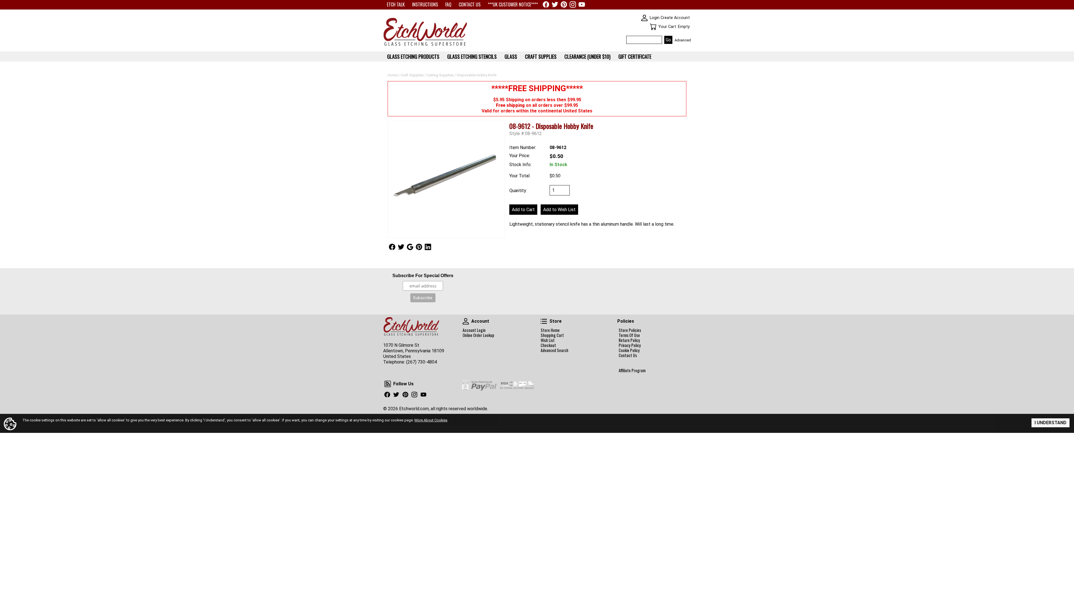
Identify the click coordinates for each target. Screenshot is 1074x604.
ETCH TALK (396, 4)
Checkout (548, 345)
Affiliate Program (632, 370)
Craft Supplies (412, 75)
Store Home (550, 330)
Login (655, 17)
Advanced (683, 40)
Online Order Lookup (478, 335)
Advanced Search (554, 350)
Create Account (675, 17)
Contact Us (628, 355)
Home (392, 75)
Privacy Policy (630, 345)
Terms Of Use (629, 335)
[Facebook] (545, 4)
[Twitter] (554, 4)
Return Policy (629, 340)
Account (465, 321)
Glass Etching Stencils (472, 56)
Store (543, 321)
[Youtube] (581, 4)
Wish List (548, 340)
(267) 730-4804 (421, 362)
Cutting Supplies (440, 75)
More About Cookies (430, 420)
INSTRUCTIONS (425, 4)
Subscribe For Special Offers (422, 275)
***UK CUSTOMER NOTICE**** (513, 4)
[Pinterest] (563, 4)
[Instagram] (572, 4)
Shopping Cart (552, 335)
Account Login (474, 330)
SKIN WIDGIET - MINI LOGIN (644, 17)
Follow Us (392, 246)
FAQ (448, 4)
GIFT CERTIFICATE (634, 56)
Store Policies (630, 330)
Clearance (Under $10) (587, 56)
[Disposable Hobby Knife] (446, 179)
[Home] (425, 46)
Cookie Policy (629, 350)
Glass (511, 56)
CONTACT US (470, 4)
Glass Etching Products (413, 56)
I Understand (1050, 422)
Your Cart (653, 26)
